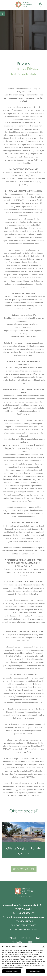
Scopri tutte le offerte (23, 869)
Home (19, 56)
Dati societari (31, 938)
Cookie (30, 942)
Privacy (26, 56)
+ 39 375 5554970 (25, 913)
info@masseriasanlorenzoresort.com (31, 622)
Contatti (12, 938)
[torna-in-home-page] (23, 4)
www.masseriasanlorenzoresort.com (19, 122)
